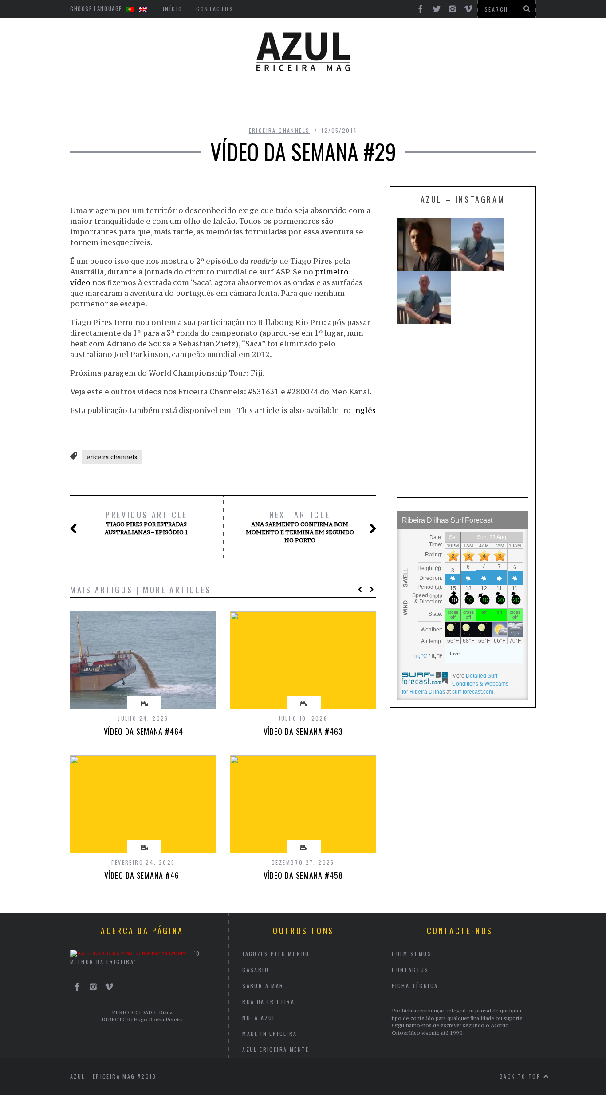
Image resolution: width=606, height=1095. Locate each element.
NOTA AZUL (259, 1017)
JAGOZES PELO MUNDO (275, 953)
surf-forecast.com (472, 692)
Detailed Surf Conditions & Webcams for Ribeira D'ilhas (455, 684)
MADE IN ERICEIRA (269, 1033)
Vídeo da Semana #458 (303, 875)
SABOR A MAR (262, 985)
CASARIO (255, 969)
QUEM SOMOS (412, 953)
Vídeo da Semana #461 (143, 875)
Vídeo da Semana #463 (303, 731)
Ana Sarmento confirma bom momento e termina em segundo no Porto (300, 527)
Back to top (521, 1076)
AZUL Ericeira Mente (275, 1049)
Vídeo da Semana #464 (143, 731)
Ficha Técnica (415, 985)
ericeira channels (279, 130)
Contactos (410, 969)
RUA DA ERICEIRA (268, 1001)
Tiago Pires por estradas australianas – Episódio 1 (146, 523)
